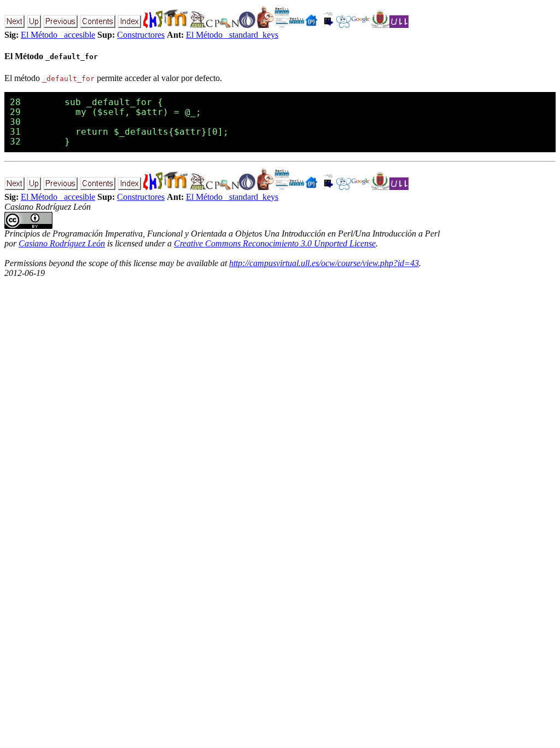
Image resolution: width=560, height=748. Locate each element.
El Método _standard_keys (232, 34)
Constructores (141, 34)
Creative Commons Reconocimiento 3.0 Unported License (275, 243)
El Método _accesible (58, 34)
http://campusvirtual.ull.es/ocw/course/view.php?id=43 (324, 263)
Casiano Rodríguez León (62, 243)
